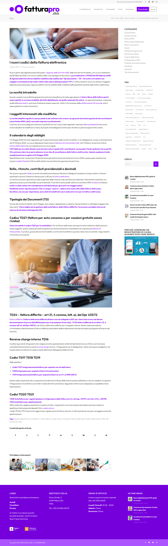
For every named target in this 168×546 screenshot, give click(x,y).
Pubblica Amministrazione (134, 63)
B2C (138, 94)
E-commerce (148, 106)
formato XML (74, 188)
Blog (12, 18)
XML (20, 422)
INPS (103, 419)
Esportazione (129, 110)
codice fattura (45, 419)
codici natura (48, 408)
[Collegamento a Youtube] (153, 2)
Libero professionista (132, 133)
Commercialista (130, 98)
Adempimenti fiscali (131, 86)
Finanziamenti (141, 121)
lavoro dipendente (131, 129)
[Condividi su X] (26, 435)
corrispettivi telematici (140, 102)
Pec (144, 137)
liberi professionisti (91, 124)
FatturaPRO (129, 38)
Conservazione (130, 36)
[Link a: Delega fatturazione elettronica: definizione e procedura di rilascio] (67, 465)
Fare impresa (140, 110)
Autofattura (35, 419)
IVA (107, 419)
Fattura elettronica (78, 419)
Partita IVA (14, 422)
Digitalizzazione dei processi (134, 106)
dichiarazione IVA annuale (91, 103)
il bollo (29, 173)
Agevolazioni (129, 90)
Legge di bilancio (143, 129)
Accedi (12, 502)
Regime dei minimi (148, 141)
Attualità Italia (139, 90)
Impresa (133, 125)
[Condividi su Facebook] (15, 435)
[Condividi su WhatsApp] (38, 435)
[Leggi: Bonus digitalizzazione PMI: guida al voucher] (126, 177)
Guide (126, 48)
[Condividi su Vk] (83, 435)
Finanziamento (151, 121)
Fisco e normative (28, 67)
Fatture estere (130, 121)
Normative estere (131, 54)
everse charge (43, 347)
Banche (150, 94)
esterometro (23, 103)
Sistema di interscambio (132, 149)
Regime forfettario (131, 145)
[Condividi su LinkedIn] (60, 435)
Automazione (129, 32)
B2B (134, 94)
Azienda (128, 94)
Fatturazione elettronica (133, 117)
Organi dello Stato (131, 57)
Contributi (66, 419)
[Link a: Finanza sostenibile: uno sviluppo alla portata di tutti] (41, 465)
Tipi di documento (131, 72)
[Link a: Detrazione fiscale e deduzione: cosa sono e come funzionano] (28, 465)
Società (144, 149)
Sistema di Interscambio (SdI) (67, 143)
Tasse (150, 149)
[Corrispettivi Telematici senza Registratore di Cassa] (141, 255)
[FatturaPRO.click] (34, 9)
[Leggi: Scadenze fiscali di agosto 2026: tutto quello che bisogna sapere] (126, 215)
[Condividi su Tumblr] (72, 435)
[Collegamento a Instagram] (156, 2)
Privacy (13, 508)
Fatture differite (16, 319)
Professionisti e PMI (132, 60)
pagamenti (129, 137)
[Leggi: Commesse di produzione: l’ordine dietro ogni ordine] (126, 187)
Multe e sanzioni (145, 133)
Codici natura (57, 419)
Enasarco (96, 182)
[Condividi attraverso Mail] (106, 435)
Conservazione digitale (144, 98)
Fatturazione (139, 113)
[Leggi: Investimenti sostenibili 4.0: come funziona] (126, 196)
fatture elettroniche (17, 146)
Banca (144, 94)
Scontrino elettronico (145, 145)
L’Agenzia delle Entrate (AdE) (57, 72)
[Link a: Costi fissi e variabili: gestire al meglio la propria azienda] (105, 465)
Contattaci (14, 505)
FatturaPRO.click (22, 121)
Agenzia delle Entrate (22, 419)
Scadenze (128, 66)
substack (128, 69)
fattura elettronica (61, 176)
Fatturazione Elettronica (134, 42)
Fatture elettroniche (93, 419)
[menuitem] (85, 9)
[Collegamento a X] (149, 2)
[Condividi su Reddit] (95, 435)
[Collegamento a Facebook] (145, 2)
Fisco (127, 125)
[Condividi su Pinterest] (49, 435)
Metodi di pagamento (133, 51)
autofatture (53, 207)
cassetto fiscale (22, 161)
